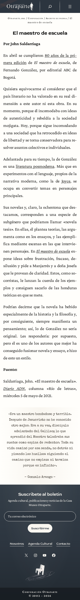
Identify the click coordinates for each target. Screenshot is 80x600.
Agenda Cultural (40, 544)
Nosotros (17, 544)
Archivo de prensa (56, 18)
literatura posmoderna (35, 166)
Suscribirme (40, 528)
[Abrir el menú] (70, 6)
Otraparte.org (16, 18)
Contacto (63, 544)
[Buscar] (50, 6)
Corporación (35, 18)
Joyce (66, 181)
